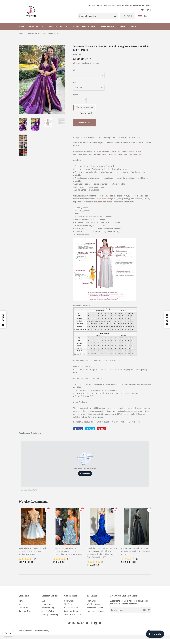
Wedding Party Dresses (113, 26)
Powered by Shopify (41, 631)
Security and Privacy (49, 614)
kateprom (28, 631)
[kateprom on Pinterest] (78, 624)
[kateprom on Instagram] (82, 624)
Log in (142, 10)
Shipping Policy (47, 611)
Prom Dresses (36, 26)
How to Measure (71, 608)
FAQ (91, 396)
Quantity (76, 95)
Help (133, 26)
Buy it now (84, 123)
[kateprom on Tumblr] (91, 624)
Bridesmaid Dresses (95, 608)
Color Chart (69, 601)
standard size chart (110, 196)
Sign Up (146, 610)
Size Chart (68, 604)
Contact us (23, 608)
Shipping (76, 63)
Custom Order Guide (72, 614)
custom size (101, 202)
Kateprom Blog (25, 611)
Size (75, 70)
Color (75, 82)
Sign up (148, 10)
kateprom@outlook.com (104, 154)
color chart (109, 184)
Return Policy (80, 396)
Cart (129, 16)
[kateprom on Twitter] (69, 624)
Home (21, 26)
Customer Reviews (71, 611)
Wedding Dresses (58, 26)
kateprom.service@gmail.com (129, 154)
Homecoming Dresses (84, 26)
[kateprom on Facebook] (73, 624)
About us (22, 604)
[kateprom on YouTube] (95, 624)
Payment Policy (47, 608)
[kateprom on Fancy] (100, 624)
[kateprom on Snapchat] (87, 624)
